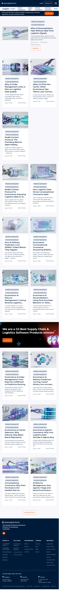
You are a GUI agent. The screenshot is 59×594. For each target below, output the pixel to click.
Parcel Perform (35, 45)
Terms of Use (29, 586)
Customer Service (17, 552)
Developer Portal (51, 560)
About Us (38, 544)
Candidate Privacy (45, 586)
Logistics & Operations (16, 548)
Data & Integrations (21, 9)
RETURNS (4, 560)
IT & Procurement (17, 554)
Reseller (26, 546)
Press (56, 9)
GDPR (37, 549)
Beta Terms (53, 586)
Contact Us (48, 3)
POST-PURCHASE (6, 552)
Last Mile (26, 552)
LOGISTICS (5, 557)
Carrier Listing (50, 562)
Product (12, 9)
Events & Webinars (51, 554)
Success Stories (50, 546)
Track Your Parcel (51, 565)
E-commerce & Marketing (17, 544)
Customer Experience (48, 9)
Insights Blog (50, 544)
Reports (48, 552)
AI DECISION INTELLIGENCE (6, 548)
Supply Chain (30, 9)
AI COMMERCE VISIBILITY (6, 544)
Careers (37, 552)
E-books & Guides (51, 549)
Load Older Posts (29, 512)
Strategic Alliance (28, 549)
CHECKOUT (5, 554)
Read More (36, 48)
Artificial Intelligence (38, 9)
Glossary (49, 557)
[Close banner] (55, 13)
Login (41, 3)
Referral (26, 544)
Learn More (7, 340)
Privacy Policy (37, 586)
